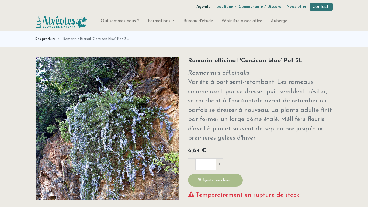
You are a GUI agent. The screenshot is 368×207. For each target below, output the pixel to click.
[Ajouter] (219, 164)
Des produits (45, 39)
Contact (321, 7)
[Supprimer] (191, 164)
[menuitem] (120, 22)
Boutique (225, 7)
